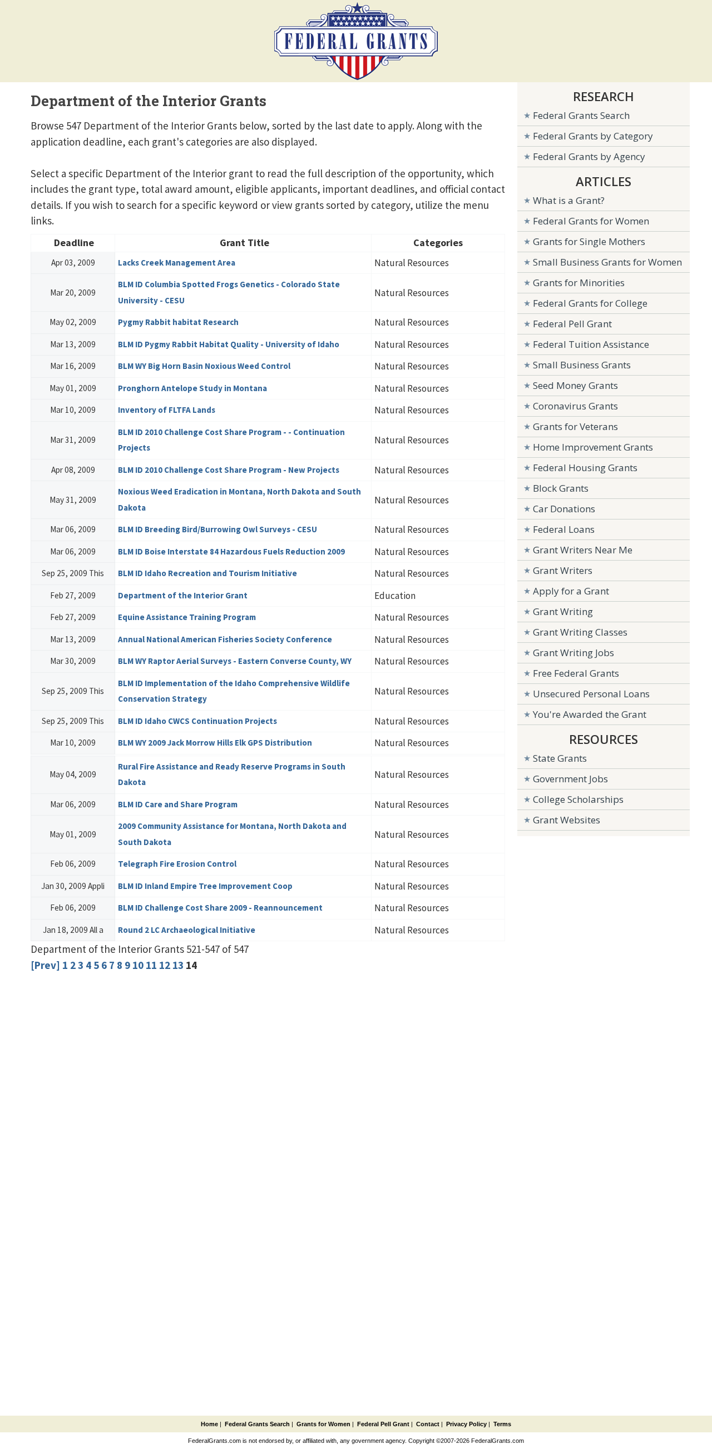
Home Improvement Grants (593, 447)
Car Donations (564, 508)
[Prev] (45, 965)
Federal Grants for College (590, 303)
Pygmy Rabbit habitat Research (178, 322)
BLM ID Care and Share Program (178, 804)
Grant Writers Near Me (582, 549)
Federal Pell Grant (572, 323)
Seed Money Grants (575, 385)
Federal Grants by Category (593, 135)
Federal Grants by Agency (589, 156)
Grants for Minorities (579, 282)
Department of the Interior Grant (183, 595)
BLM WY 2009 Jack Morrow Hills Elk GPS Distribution (215, 742)
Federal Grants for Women (591, 220)
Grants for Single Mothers (589, 241)
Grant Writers (562, 570)
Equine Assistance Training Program (187, 617)
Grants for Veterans (575, 426)
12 (164, 965)
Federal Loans (564, 529)
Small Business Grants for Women (607, 262)
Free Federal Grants (576, 673)
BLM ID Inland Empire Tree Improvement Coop (205, 886)
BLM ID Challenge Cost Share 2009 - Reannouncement (220, 907)
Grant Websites (566, 819)
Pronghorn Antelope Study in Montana (192, 388)
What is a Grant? (569, 200)
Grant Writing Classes (580, 632)
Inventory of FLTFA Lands (166, 409)
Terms (502, 1424)
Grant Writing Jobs (573, 652)
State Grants (560, 758)
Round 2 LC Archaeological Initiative (186, 930)
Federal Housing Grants (585, 467)
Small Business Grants (582, 364)
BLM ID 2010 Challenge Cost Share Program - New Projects (228, 469)
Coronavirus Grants (575, 405)
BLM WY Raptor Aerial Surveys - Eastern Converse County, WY (235, 661)
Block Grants (561, 488)
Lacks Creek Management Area (176, 262)
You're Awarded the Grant (589, 714)
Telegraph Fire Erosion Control (177, 863)
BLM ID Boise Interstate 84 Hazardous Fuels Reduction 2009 (231, 551)
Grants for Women (323, 1424)
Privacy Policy (466, 1424)
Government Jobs (570, 778)
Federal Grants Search (581, 115)
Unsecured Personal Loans (591, 693)
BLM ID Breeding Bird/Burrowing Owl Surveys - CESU (217, 529)
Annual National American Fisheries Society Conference (225, 639)
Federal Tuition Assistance (591, 344)
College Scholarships (578, 799)
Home (209, 1424)
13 (178, 965)
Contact (427, 1424)
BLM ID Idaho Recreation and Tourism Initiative (207, 573)
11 (151, 965)
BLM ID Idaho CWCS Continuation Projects (197, 721)
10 (138, 965)
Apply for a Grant (571, 590)
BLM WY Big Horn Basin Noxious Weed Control (204, 366)
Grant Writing (563, 611)
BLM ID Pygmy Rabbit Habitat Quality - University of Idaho (228, 344)
